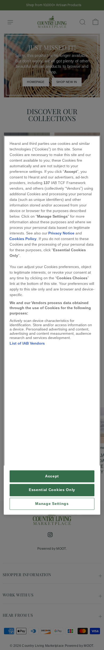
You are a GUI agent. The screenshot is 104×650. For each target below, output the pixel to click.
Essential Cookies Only (52, 490)
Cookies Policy (23, 239)
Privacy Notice (61, 233)
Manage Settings (52, 504)
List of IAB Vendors (27, 343)
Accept (52, 476)
